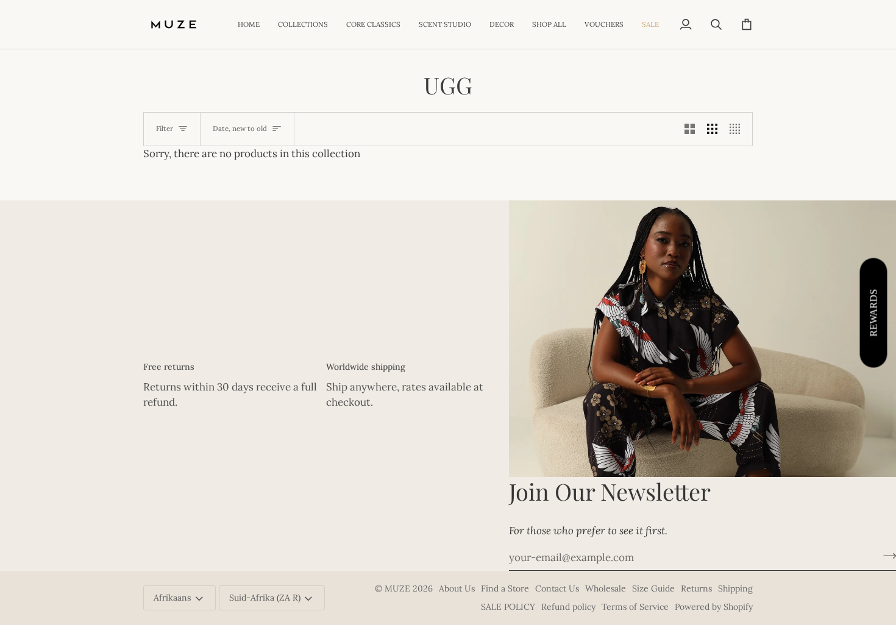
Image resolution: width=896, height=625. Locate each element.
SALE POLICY (508, 606)
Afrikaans (172, 597)
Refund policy (568, 606)
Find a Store (505, 588)
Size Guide (653, 588)
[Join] (886, 555)
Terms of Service (635, 606)
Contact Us (557, 588)
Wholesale (605, 588)
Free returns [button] (168, 366)
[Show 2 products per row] (689, 129)
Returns (696, 588)
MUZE (399, 588)
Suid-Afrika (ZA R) (264, 597)
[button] (303, 24)
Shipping (735, 588)
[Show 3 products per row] (712, 129)
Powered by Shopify (714, 606)
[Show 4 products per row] (738, 129)
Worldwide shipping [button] (365, 366)
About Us (457, 588)
